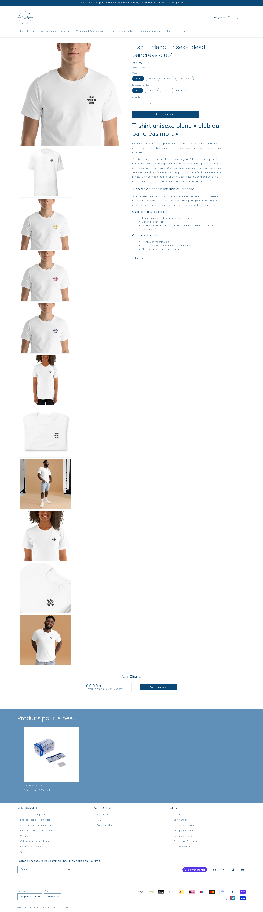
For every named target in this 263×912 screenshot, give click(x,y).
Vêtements (26, 836)
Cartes (23, 852)
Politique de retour (183, 836)
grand (167, 78)
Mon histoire (103, 814)
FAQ (99, 820)
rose (150, 90)
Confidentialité (105, 825)
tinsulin (28, 907)
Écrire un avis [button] (158, 687)
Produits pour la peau (32, 846)
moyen (152, 78)
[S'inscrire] (68, 869)
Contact (177, 814)
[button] (26, 31)
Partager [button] (139, 258)
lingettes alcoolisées (33, 785)
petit (138, 78)
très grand (185, 78)
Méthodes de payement (186, 825)
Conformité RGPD (182, 846)
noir (137, 90)
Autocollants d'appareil (32, 814)
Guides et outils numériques (35, 841)
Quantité (136, 97)
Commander (180, 820)
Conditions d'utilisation (185, 841)
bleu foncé (181, 90)
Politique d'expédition (184, 830)
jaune (164, 90)
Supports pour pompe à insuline (37, 825)
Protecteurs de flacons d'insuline (38, 830)
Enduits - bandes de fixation (35, 820)
